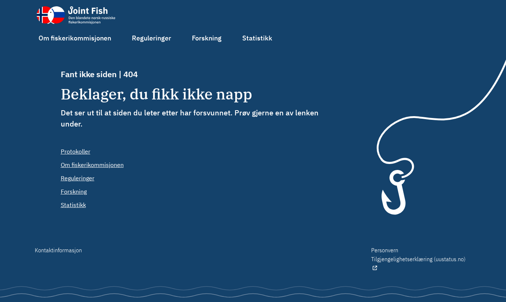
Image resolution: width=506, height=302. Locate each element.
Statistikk (257, 38)
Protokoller (75, 151)
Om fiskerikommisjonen (75, 38)
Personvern (384, 250)
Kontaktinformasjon (58, 250)
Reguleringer (151, 38)
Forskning (207, 38)
